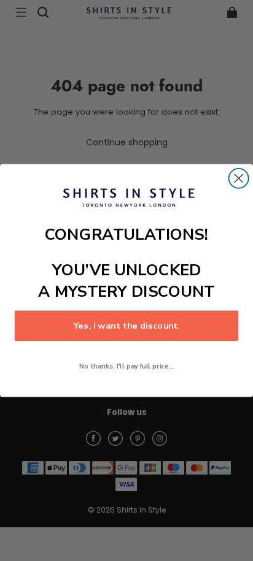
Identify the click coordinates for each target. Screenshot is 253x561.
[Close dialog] (239, 178)
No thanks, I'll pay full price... (126, 366)
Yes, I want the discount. (126, 325)
